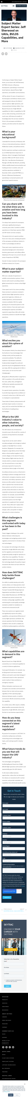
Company (4, 1027)
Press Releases (6, 1020)
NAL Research (6, 1068)
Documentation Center (19, 1)
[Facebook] (6, 1047)
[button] (1, 1)
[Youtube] (13, 1047)
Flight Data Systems (8, 1058)
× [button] (25, 1083)
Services (4, 1003)
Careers (4, 1016)
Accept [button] (10, 1095)
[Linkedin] (3, 1047)
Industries (5, 1006)
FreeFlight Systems (8, 1061)
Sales (3, 1034)
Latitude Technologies (9, 1064)
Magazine (5, 1023)
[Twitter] (10, 1047)
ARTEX (3, 1054)
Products (5, 999)
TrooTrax (5, 1071)
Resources (5, 1010)
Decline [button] (17, 1095)
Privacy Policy (7, 1091)
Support (4, 1037)
